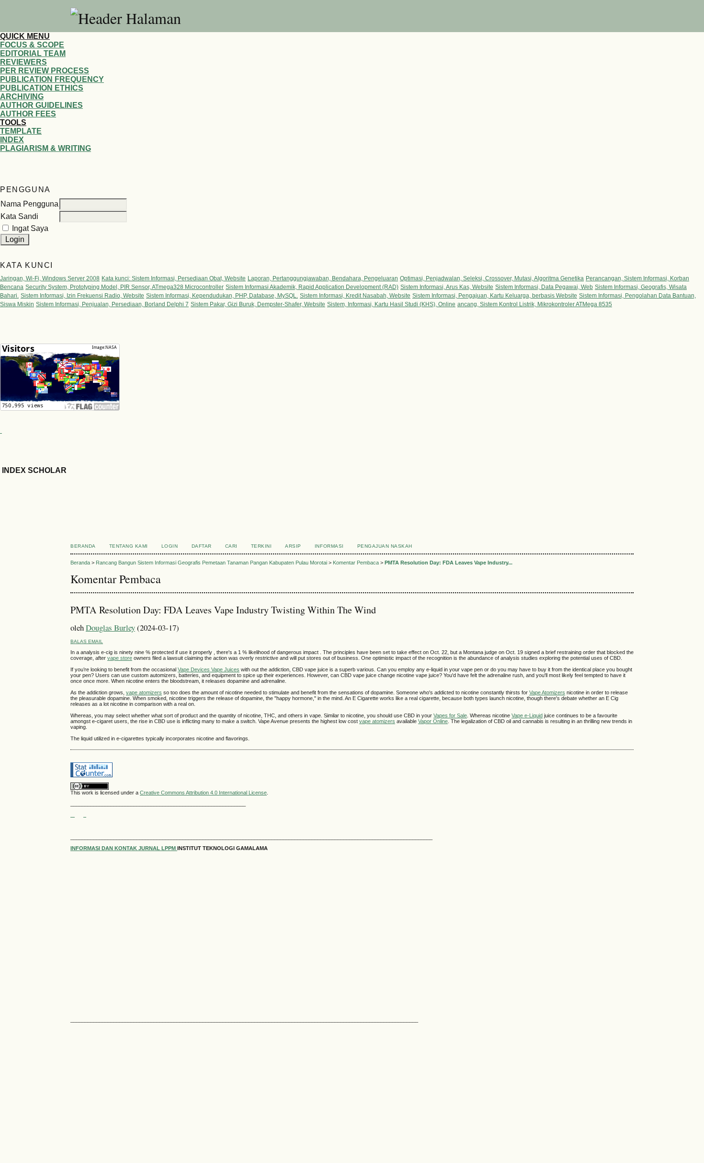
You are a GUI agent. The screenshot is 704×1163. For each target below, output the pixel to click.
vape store (119, 658)
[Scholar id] (72, 815)
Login (169, 546)
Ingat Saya (30, 228)
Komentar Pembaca (356, 562)
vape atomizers (144, 692)
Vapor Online (433, 721)
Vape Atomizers (547, 692)
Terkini (261, 546)
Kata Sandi (19, 216)
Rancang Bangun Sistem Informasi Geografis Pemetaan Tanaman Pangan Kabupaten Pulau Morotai (211, 562)
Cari (231, 546)
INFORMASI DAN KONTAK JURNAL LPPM (123, 848)
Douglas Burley (110, 627)
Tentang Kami (128, 546)
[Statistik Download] (1, 430)
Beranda (83, 546)
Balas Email (86, 641)
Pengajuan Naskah (384, 546)
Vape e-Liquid (527, 715)
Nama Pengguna (29, 204)
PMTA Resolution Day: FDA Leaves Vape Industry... (448, 562)
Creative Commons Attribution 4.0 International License (203, 792)
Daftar (202, 546)
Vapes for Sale (450, 715)
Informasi (329, 546)
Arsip (293, 546)
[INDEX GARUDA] (84, 815)
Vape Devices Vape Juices (208, 669)
